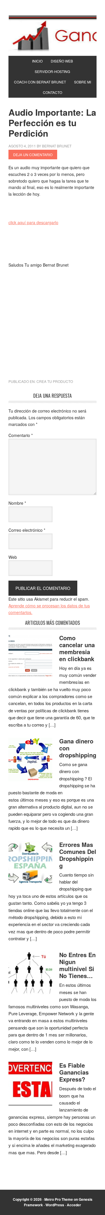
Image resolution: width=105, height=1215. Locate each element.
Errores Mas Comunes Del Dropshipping (77, 855)
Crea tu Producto (54, 381)
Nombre (17, 503)
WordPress (55, 1204)
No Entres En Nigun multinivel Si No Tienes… (77, 965)
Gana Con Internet (52, 33)
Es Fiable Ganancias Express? (74, 1072)
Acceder (74, 1204)
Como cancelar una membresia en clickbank (77, 648)
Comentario (20, 435)
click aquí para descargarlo (33, 222)
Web (12, 557)
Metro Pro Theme (58, 1199)
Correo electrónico (26, 530)
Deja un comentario (32, 154)
